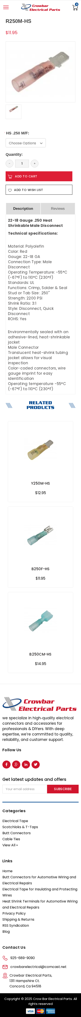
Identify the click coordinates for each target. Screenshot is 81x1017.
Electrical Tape (15, 820)
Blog (6, 931)
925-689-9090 (22, 957)
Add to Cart (40, 472)
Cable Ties (11, 839)
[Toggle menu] (6, 7)
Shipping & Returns (18, 919)
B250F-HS (41, 568)
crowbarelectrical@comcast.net (38, 966)
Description (23, 209)
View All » (10, 845)
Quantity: (14, 154)
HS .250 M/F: (17, 133)
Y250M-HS (40, 483)
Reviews (58, 209)
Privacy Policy (14, 913)
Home (7, 871)
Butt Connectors (16, 833)
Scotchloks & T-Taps (20, 826)
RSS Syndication (15, 925)
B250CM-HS (40, 654)
